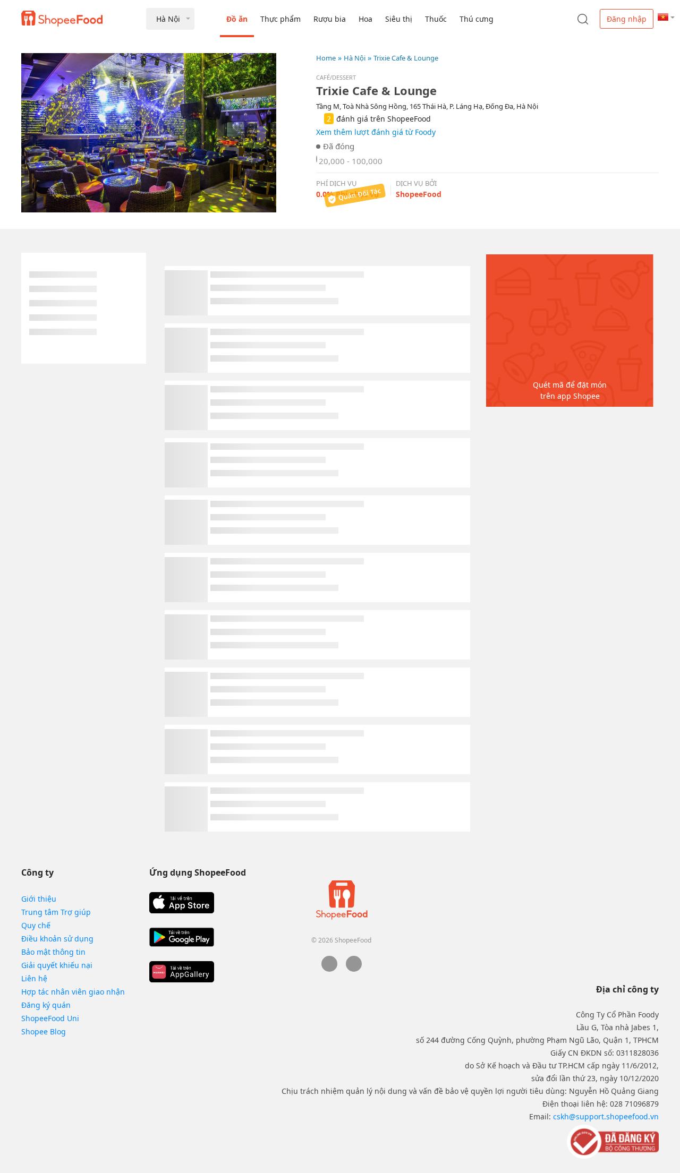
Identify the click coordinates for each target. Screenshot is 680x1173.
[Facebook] (329, 969)
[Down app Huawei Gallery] (181, 971)
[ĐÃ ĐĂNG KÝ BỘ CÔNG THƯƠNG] (612, 1141)
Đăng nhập (627, 19)
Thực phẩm (280, 19)
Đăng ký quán (46, 1005)
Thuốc (436, 19)
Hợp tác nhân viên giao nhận (73, 992)
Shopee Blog (43, 1031)
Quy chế (35, 925)
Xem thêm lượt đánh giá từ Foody (376, 132)
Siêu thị (398, 19)
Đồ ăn (237, 19)
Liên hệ (34, 978)
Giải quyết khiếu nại (56, 965)
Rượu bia (329, 19)
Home (326, 58)
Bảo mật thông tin (53, 952)
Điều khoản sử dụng (57, 939)
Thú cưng (477, 19)
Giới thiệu (38, 899)
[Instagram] (354, 969)
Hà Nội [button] (168, 19)
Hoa (365, 19)
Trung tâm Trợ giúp (56, 912)
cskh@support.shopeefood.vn (606, 1116)
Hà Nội (355, 58)
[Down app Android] (181, 937)
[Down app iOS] (181, 902)
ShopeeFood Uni (50, 1018)
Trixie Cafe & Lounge (405, 58)
